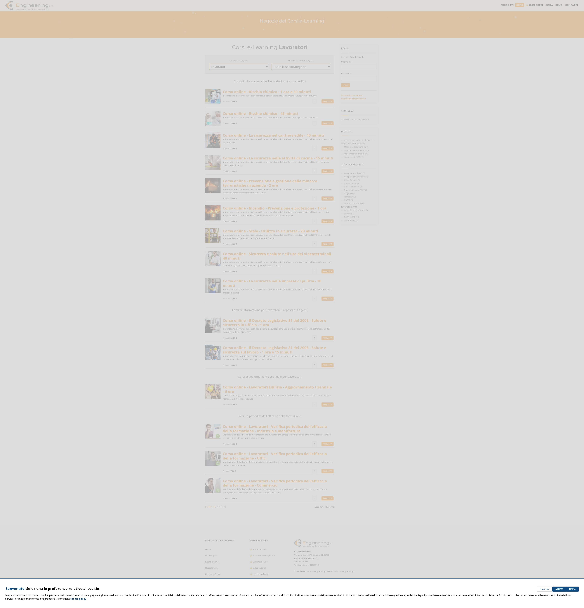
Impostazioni (544, 589)
